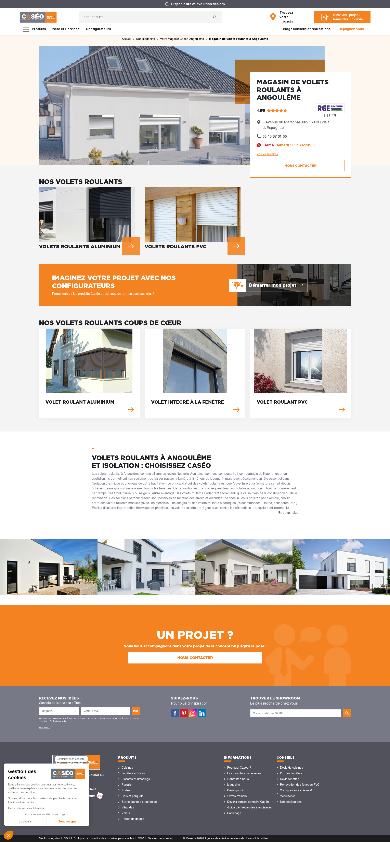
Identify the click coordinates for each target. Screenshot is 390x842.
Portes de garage (133, 818)
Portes (126, 790)
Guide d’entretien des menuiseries (249, 807)
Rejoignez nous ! (352, 29)
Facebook (175, 713)
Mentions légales (49, 838)
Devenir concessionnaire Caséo (248, 801)
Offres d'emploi (237, 796)
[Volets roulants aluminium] (89, 219)
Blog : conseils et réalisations (306, 29)
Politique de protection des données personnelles (104, 838)
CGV (141, 838)
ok (135, 711)
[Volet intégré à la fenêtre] (195, 374)
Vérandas (128, 807)
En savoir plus (288, 513)
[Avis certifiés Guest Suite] (99, 795)
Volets (126, 813)
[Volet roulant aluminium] (89, 374)
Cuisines (127, 767)
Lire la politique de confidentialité (26, 808)
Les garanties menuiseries (244, 773)
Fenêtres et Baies (133, 773)
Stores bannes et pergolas (139, 801)
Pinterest (184, 713)
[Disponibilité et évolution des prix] (195, 4)
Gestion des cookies (160, 838)
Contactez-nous (238, 779)
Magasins (233, 784)
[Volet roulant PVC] (300, 374)
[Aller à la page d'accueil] (38, 17)
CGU (67, 838)
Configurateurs (98, 29)
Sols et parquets (133, 796)
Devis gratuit (235, 790)
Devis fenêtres (289, 779)
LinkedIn (202, 713)
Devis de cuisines (291, 767)
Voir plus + (44, 727)
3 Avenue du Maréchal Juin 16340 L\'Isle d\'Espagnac (295, 125)
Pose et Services (65, 29)
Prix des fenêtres (291, 773)
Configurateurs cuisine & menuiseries (296, 793)
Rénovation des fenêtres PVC (299, 784)
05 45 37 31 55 (274, 136)
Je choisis (25, 821)
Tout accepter (68, 821)
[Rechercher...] (214, 17)
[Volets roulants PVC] (195, 219)
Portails (127, 784)
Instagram (193, 713)
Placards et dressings (136, 779)
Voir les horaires (267, 154)
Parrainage (234, 813)
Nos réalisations (291, 801)
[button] (8, 835)
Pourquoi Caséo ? (239, 767)
